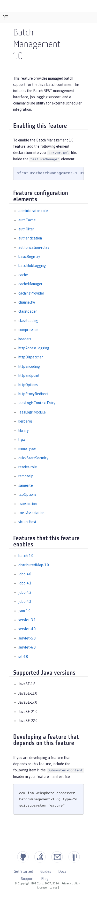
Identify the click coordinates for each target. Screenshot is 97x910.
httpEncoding (29, 366)
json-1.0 (24, 611)
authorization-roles (33, 247)
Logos (53, 887)
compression (28, 330)
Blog (45, 879)
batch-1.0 (25, 556)
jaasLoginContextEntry (36, 403)
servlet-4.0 (26, 629)
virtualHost (27, 522)
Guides (45, 871)
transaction (27, 504)
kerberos (25, 421)
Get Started (23, 871)
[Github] (23, 857)
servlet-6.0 (26, 647)
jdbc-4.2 (24, 592)
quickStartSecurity (33, 458)
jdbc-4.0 (24, 574)
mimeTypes (27, 449)
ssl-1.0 (23, 657)
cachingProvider (31, 293)
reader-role (27, 467)
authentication (30, 238)
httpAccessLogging (33, 348)
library (23, 430)
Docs (62, 871)
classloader (27, 311)
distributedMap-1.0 (33, 565)
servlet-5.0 (26, 638)
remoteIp (25, 476)
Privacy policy (71, 883)
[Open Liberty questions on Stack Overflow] (40, 857)
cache (23, 275)
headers (24, 339)
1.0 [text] (18, 56)
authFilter (26, 229)
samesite (25, 485)
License (42, 887)
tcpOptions (27, 494)
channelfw (26, 302)
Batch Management (36, 39)
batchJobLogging (32, 266)
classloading (28, 321)
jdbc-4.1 (24, 583)
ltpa (21, 440)
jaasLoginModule (32, 412)
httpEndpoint (29, 375)
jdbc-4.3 (24, 601)
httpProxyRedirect (33, 394)
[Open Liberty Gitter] (74, 857)
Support (27, 879)
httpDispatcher (30, 357)
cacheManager (30, 284)
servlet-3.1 (26, 620)
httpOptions (28, 385)
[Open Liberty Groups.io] (57, 857)
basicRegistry (29, 256)
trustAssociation (31, 513)
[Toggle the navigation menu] (5, 17)
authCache (27, 220)
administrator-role (33, 211)
